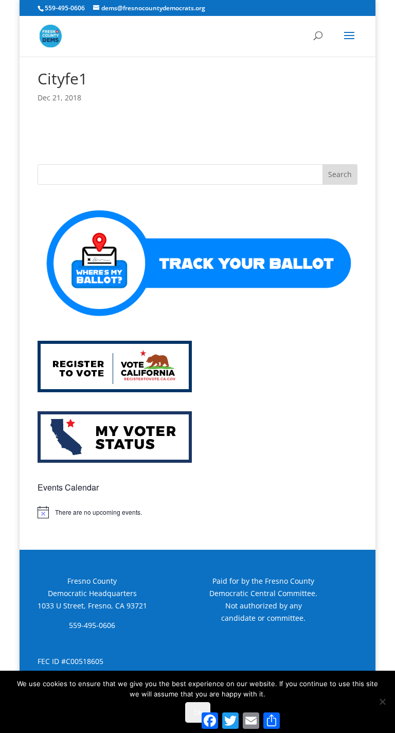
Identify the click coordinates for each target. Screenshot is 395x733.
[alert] (197, 512)
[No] (382, 701)
